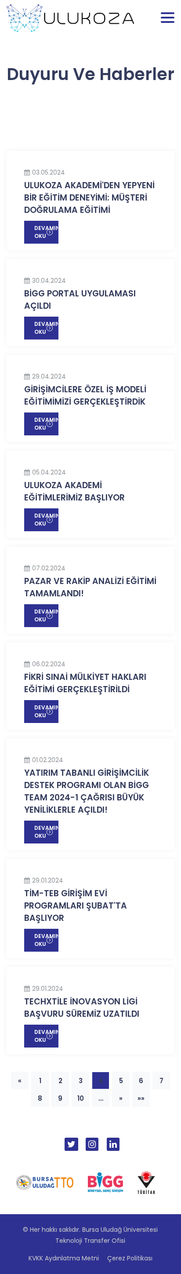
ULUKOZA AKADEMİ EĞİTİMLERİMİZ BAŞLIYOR (74, 491)
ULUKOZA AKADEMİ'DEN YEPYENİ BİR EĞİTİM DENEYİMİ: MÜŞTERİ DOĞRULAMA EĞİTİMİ (89, 197)
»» (141, 1098)
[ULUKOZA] (70, 17)
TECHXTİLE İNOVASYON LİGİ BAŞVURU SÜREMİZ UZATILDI (81, 1008)
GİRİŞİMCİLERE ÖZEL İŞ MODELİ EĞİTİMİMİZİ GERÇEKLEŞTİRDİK (85, 395)
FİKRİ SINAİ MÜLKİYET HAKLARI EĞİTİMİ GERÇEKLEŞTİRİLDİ (85, 683)
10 (80, 1098)
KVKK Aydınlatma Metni (64, 1258)
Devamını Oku (46, 232)
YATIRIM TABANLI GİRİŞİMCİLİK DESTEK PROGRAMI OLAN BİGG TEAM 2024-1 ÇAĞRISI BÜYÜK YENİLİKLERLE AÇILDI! (86, 791)
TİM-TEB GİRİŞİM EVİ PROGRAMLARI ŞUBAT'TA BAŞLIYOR (75, 905)
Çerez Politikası (129, 1258)
